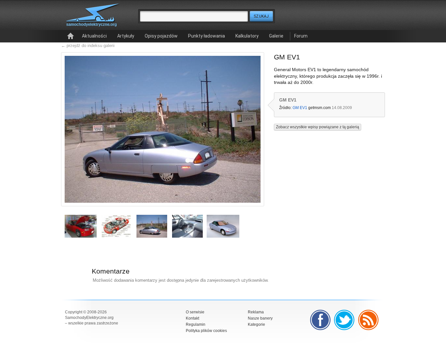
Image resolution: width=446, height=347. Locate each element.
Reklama (256, 312)
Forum (301, 36)
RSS (368, 319)
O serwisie (195, 312)
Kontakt (192, 318)
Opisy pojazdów (161, 36)
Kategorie (256, 324)
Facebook (320, 319)
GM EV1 (300, 107)
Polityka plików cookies (206, 330)
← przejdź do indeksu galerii (88, 45)
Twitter (344, 319)
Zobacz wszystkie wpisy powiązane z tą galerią (317, 127)
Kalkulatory (247, 36)
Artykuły (125, 36)
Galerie (276, 36)
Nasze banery (260, 318)
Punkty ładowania (206, 36)
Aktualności (94, 36)
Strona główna (70, 36)
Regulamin (195, 324)
